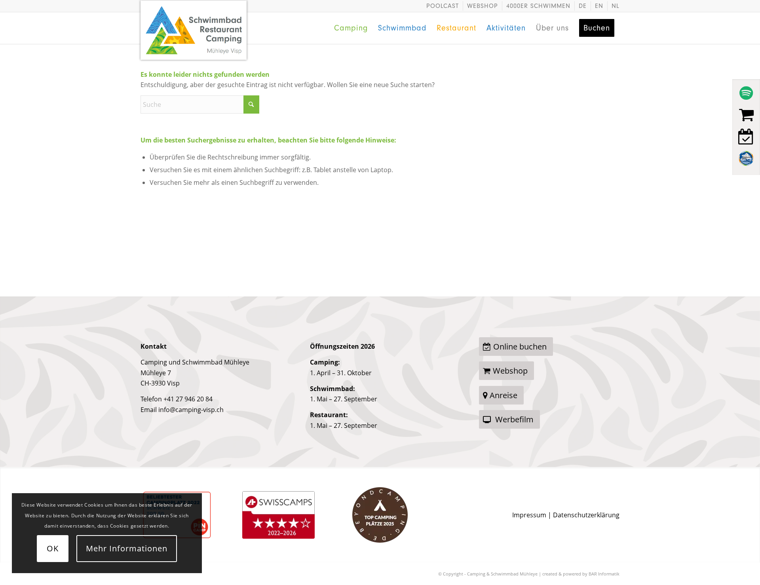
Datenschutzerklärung (586, 515)
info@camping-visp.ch (191, 409)
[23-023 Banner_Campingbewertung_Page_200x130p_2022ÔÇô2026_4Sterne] (278, 515)
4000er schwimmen (538, 5)
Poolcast (442, 5)
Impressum (529, 515)
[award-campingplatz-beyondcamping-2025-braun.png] (380, 515)
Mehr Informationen (126, 548)
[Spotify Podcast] (746, 93)
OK (53, 548)
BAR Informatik (604, 574)
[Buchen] (746, 136)
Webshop (482, 5)
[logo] (194, 16)
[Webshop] (746, 115)
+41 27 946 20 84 (188, 399)
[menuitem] (442, 6)
